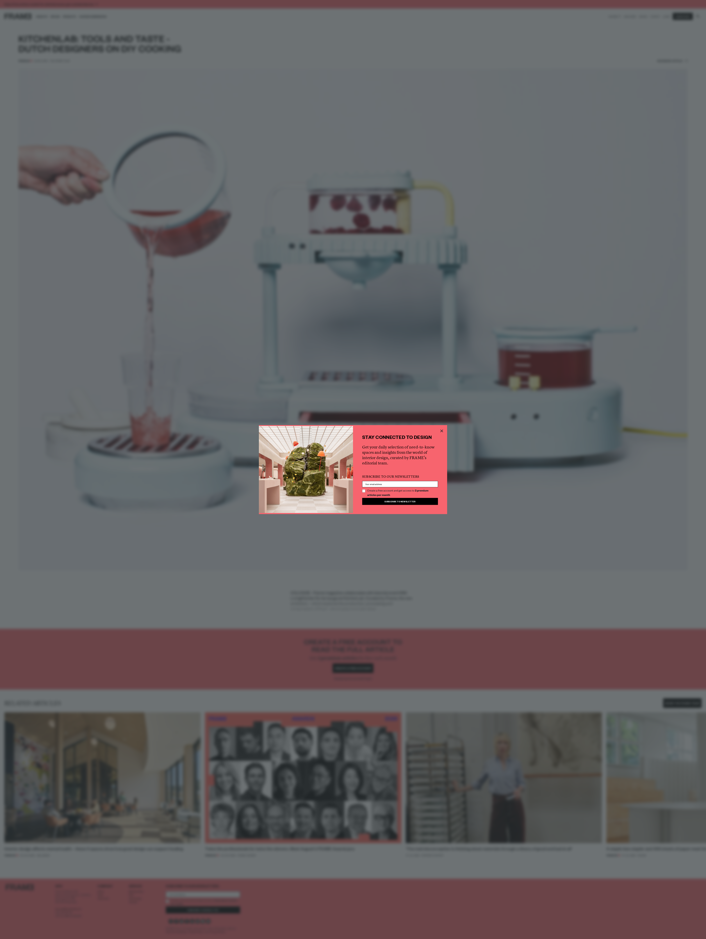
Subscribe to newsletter (400, 501)
